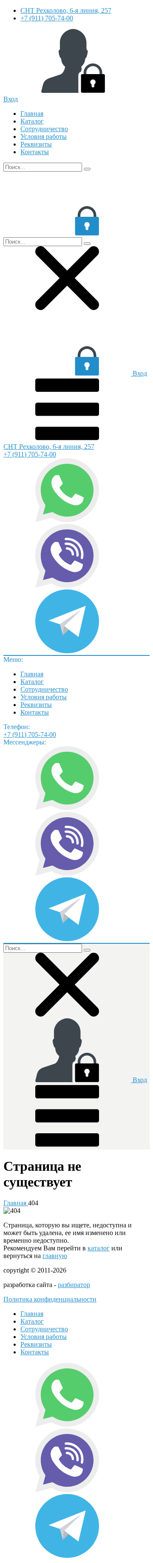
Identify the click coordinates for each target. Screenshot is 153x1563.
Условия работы (43, 136)
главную (54, 1255)
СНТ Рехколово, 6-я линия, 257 (65, 10)
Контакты (34, 151)
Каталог (32, 121)
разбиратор (74, 1284)
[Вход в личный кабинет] (67, 233)
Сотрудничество (44, 128)
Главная (31, 113)
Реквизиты (36, 144)
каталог (99, 1248)
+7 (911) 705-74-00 (46, 18)
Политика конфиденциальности (49, 1299)
